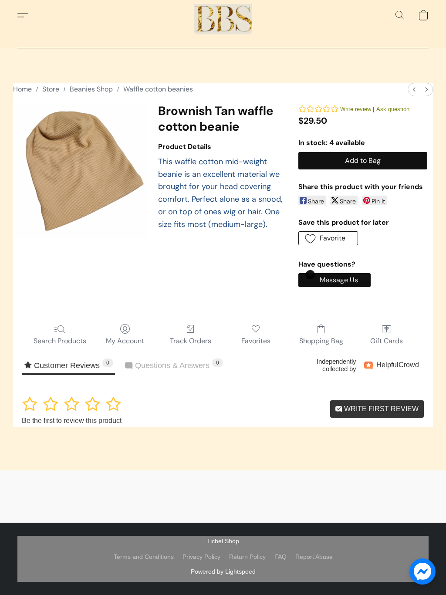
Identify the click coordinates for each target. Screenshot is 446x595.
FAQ (280, 556)
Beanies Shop (91, 89)
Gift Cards (386, 340)
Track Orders (190, 340)
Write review (355, 109)
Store (50, 89)
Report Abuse (314, 556)
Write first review (380, 408)
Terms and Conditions (144, 556)
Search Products (60, 340)
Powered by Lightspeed (223, 571)
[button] (223, 15)
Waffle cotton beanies (158, 89)
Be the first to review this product (72, 420)
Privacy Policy (201, 556)
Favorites (255, 340)
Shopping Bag (321, 340)
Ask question (392, 109)
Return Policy (247, 556)
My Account (125, 340)
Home (22, 89)
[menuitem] (414, 89)
